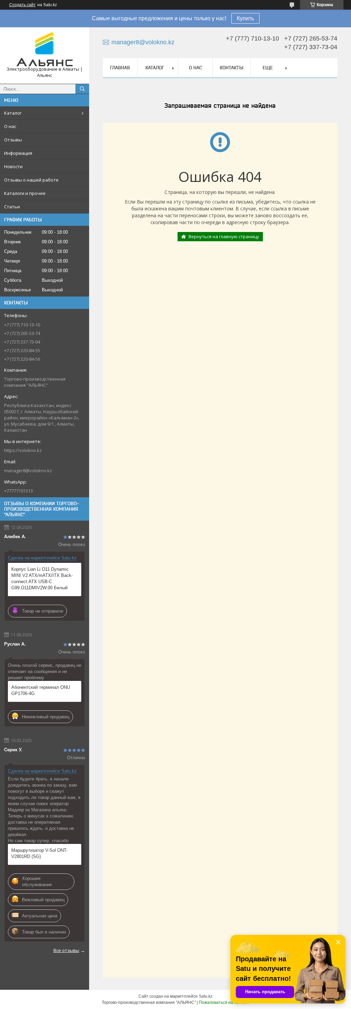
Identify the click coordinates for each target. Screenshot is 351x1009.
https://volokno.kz (23, 450)
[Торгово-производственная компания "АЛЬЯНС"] (44, 49)
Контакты (231, 67)
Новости (13, 166)
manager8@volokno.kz (28, 470)
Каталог (13, 113)
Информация (18, 153)
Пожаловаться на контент (224, 1002)
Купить (245, 18)
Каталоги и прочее (25, 193)
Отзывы (13, 140)
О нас (10, 126)
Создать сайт (22, 4)
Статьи (12, 207)
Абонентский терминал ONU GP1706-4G (40, 690)
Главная (120, 67)
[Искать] (82, 89)
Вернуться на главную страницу (224, 236)
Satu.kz (206, 996)
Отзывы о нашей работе (31, 180)
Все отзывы (66, 950)
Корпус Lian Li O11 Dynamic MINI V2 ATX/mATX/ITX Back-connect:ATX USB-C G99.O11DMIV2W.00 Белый (42, 578)
